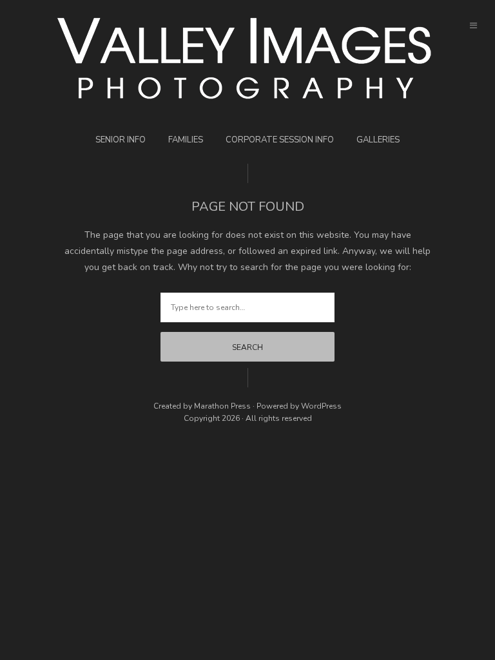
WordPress (321, 406)
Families (185, 140)
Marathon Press (222, 406)
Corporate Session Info (280, 140)
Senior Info (120, 140)
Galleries (378, 140)
